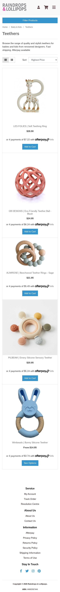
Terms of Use (30, 558)
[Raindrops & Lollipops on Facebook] (21, 571)
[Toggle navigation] (54, 7)
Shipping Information (30, 553)
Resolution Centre (30, 504)
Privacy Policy (30, 538)
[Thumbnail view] (5, 60)
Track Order (30, 499)
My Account (30, 494)
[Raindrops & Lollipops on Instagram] (33, 571)
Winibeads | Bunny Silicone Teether (30, 442)
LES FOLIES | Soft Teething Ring (30, 126)
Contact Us (30, 521)
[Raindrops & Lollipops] (15, 7)
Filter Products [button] (30, 20)
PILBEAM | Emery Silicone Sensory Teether (30, 357)
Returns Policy (30, 543)
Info (52, 139)
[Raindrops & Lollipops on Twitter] (27, 571)
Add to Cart (30, 146)
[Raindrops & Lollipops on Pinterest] (39, 571)
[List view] (12, 60)
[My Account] (38, 7)
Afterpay (30, 533)
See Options (30, 463)
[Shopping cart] (46, 7)
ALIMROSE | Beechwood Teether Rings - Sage (30, 272)
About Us (30, 516)
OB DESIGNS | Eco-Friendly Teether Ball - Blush (30, 212)
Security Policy (30, 548)
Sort (24, 60)
